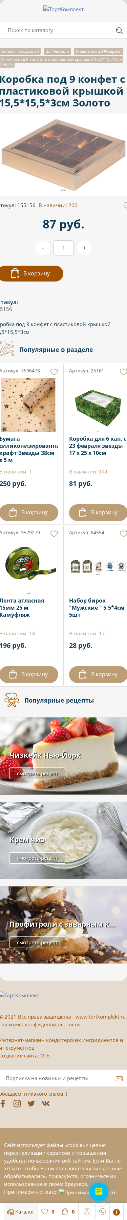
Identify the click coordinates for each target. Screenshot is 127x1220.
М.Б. (45, 1055)
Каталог (24, 1211)
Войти (87, 1210)
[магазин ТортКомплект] (63, 9)
